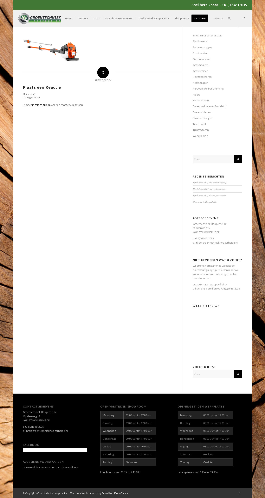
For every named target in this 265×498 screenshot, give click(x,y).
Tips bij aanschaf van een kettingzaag (210, 182)
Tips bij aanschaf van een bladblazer (209, 188)
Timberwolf (199, 124)
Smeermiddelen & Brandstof (209, 106)
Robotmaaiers (201, 100)
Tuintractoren (201, 130)
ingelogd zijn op (41, 105)
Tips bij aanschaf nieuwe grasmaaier (209, 195)
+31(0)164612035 (230, 288)
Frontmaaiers (201, 53)
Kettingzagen (200, 82)
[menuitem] (68, 18)
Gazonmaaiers (201, 59)
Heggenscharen (202, 76)
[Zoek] (229, 18)
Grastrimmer (200, 71)
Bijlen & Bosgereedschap (207, 35)
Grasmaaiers (200, 65)
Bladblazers (200, 41)
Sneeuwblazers (202, 112)
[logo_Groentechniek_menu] (43, 18)
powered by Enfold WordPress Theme (109, 493)
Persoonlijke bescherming (208, 88)
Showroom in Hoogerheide (205, 202)
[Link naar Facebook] (244, 18)
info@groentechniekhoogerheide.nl (47, 431)
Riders (196, 94)
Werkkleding (200, 136)
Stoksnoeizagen (202, 118)
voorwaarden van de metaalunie (58, 467)
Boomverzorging (202, 47)
